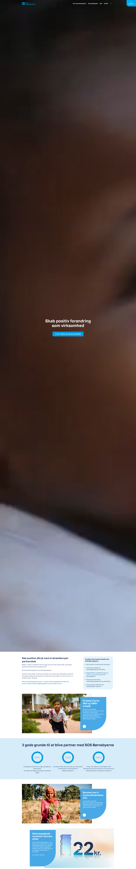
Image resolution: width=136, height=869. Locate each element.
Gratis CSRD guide (93, 3)
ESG (107, 673)
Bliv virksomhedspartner (79, 3)
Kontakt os (131, 4)
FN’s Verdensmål (95, 674)
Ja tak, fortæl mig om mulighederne (68, 334)
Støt (101, 3)
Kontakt (106, 3)
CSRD (88, 674)
